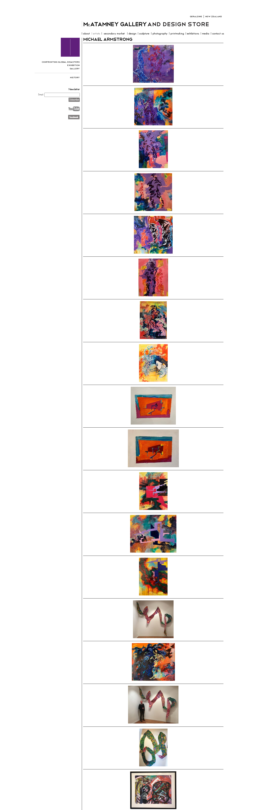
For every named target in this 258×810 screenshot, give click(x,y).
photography (159, 34)
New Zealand (213, 16)
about (85, 34)
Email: (41, 94)
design (131, 34)
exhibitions (192, 34)
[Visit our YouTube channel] (74, 111)
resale (113, 34)
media (205, 34)
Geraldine (196, 16)
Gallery (75, 68)
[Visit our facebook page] (74, 119)
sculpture (143, 34)
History (75, 77)
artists (95, 34)
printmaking (176, 34)
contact (217, 34)
